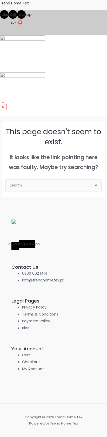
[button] (105, 69)
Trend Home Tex (14, 3)
